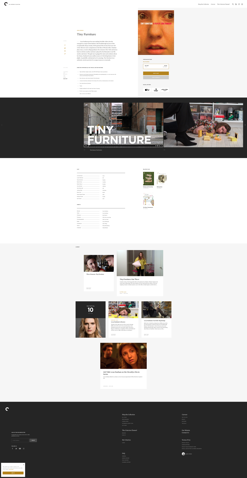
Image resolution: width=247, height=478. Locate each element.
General (124, 456)
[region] (13, 470)
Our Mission (186, 430)
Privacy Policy (185, 442)
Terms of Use (186, 440)
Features (184, 421)
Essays (121, 293)
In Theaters (113, 334)
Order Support (125, 458)
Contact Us (185, 433)
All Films (124, 417)
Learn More (11, 469)
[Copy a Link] (64, 54)
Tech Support (125, 460)
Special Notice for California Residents (192, 448)
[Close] (23, 464)
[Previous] (2, 125)
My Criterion (126, 440)
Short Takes (146, 334)
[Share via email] (65, 51)
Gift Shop (124, 425)
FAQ (123, 453)
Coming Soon (125, 421)
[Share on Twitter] (64, 48)
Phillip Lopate (123, 291)
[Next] (245, 125)
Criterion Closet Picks (127, 423)
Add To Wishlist (156, 77)
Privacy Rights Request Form (189, 446)
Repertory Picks (114, 320)
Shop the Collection (203, 4)
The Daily (184, 423)
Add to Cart (156, 73)
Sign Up (124, 435)
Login (123, 442)
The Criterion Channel (223, 4)
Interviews (105, 386)
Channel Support (126, 462)
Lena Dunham (80, 30)
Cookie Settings (186, 444)
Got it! (13, 472)
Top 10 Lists (184, 417)
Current (213, 4)
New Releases (125, 419)
